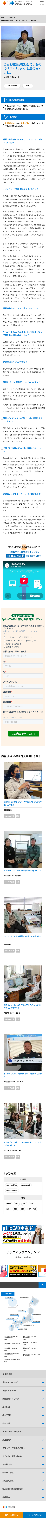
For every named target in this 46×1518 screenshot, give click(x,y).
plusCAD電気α (12, 1185)
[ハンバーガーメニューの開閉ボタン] (42, 3)
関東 (17, 816)
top (42, 1285)
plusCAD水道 (12, 86)
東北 (17, 1088)
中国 (17, 950)
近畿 (27, 86)
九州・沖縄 (32, 1209)
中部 (17, 1019)
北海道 (9, 1204)
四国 (17, 882)
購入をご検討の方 (11, 1515)
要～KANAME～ (12, 1190)
